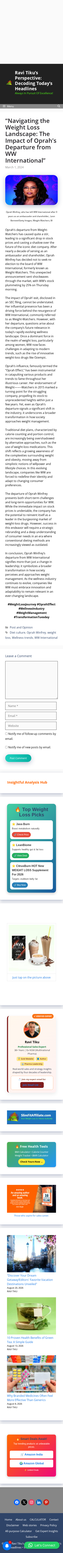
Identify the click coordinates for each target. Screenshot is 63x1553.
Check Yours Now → (31, 1161)
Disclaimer (12, 1525)
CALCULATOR (38, 1519)
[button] (41, 1545)
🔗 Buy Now (20, 885)
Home (8, 1519)
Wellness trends (22, 638)
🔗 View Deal (20, 855)
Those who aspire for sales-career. (31, 1215)
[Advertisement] (31, 32)
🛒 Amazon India (31, 1454)
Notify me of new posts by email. (29, 747)
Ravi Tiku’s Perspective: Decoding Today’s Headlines (33, 80)
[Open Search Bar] (59, 106)
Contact (53, 1519)
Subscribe (31, 1536)
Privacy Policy (48, 1525)
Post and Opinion (21, 627)
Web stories (30, 1525)
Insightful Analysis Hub (35, 782)
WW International (46, 638)
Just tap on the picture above (31, 977)
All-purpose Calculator (18, 1531)
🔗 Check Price (21, 834)
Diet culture (17, 632)
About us (21, 1519)
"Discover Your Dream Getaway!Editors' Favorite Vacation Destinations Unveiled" (30, 1280)
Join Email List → (32, 1084)
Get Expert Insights (46, 1531)
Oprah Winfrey (36, 632)
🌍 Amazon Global (31, 1463)
